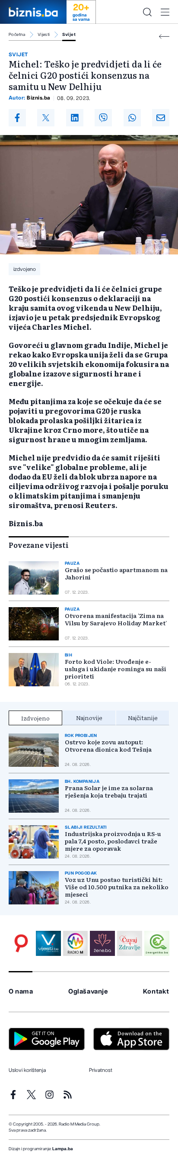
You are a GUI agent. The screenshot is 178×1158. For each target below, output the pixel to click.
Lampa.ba (62, 1149)
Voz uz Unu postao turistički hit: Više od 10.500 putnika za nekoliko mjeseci (116, 887)
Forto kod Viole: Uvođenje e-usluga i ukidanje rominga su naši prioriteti (115, 669)
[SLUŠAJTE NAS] (75, 943)
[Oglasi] (21, 943)
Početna (17, 34)
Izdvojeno (35, 718)
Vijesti (44, 34)
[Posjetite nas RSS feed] (67, 1094)
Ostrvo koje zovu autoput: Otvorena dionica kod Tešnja (108, 745)
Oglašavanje (88, 991)
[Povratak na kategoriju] (164, 36)
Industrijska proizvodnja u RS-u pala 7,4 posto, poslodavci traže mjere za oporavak (113, 841)
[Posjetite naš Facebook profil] (13, 1094)
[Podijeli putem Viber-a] (103, 117)
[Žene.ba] (102, 943)
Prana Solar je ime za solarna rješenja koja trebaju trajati (109, 791)
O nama (21, 991)
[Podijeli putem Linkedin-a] (74, 117)
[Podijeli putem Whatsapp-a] (132, 117)
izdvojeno (24, 269)
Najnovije (89, 717)
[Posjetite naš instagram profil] (49, 1094)
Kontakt (156, 991)
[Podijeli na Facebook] (17, 117)
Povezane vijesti (39, 545)
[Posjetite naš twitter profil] (31, 1094)
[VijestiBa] (48, 943)
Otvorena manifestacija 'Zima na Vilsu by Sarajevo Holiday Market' (116, 619)
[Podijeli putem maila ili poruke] (160, 117)
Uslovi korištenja (27, 1070)
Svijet (69, 34)
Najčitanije (143, 717)
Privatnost (100, 1070)
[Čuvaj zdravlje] (129, 943)
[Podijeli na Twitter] (45, 117)
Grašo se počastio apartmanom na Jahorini (116, 573)
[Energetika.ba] (156, 943)
